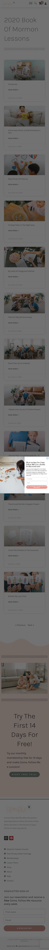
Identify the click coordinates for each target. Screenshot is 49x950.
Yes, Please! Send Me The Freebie (36, 487)
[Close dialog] (47, 458)
